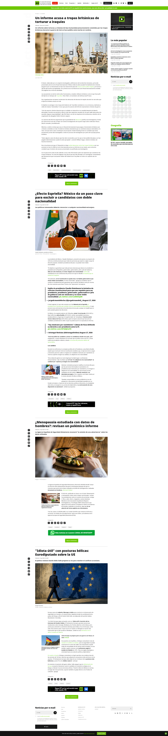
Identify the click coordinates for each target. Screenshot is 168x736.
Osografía (116, 125)
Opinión (79, 3)
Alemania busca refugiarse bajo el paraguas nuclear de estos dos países (50, 648)
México (62, 398)
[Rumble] (116, 3)
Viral (66, 3)
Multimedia (86, 3)
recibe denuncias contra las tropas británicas (81, 145)
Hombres (57, 527)
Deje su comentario (72, 183)
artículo (66, 637)
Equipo (79, 713)
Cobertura (80, 715)
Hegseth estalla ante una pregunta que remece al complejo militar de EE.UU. (121, 63)
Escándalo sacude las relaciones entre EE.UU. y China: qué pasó (121, 57)
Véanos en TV (107, 3)
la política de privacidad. (120, 85)
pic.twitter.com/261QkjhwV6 (59, 329)
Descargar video (39, 75)
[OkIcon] (126, 3)
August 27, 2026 (89, 300)
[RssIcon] (132, 713)
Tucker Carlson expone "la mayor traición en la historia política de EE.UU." (122, 69)
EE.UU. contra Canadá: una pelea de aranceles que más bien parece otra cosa (122, 144)
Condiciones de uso (82, 719)
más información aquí (89, 733)
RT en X (46, 726)
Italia (56, 683)
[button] (71, 53)
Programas (72, 3)
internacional (86, 170)
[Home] (37, 3)
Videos (62, 713)
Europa (50, 683)
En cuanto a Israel (53, 655)
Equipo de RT (94, 3)
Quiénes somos (81, 709)
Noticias (61, 3)
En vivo (55, 3)
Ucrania (68, 683)
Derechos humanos (66, 170)
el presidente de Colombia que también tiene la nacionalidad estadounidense (69, 305)
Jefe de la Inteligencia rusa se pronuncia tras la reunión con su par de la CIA (121, 51)
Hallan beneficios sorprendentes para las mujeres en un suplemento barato (50, 506)
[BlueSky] (123, 3)
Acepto (119, 85)
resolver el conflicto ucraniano (70, 643)
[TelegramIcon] (121, 3)
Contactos (80, 711)
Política (68, 398)
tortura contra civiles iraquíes (85, 87)
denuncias (79, 120)
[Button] (101, 3)
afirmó (86, 272)
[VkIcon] (114, 3)
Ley (57, 398)
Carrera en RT (81, 717)
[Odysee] (120, 713)
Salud (70, 527)
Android (96, 709)
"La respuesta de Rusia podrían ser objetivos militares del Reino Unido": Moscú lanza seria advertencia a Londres (121, 45)
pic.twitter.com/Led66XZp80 (70, 297)
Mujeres (64, 527)
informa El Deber (67, 490)
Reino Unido (56, 170)
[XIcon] (119, 3)
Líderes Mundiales (65, 719)
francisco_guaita (76, 170)
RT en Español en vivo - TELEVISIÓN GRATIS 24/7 (121, 28)
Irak (49, 170)
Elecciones (51, 398)
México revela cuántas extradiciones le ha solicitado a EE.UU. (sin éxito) (49, 378)
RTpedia (63, 717)
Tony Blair (59, 96)
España (50, 527)
